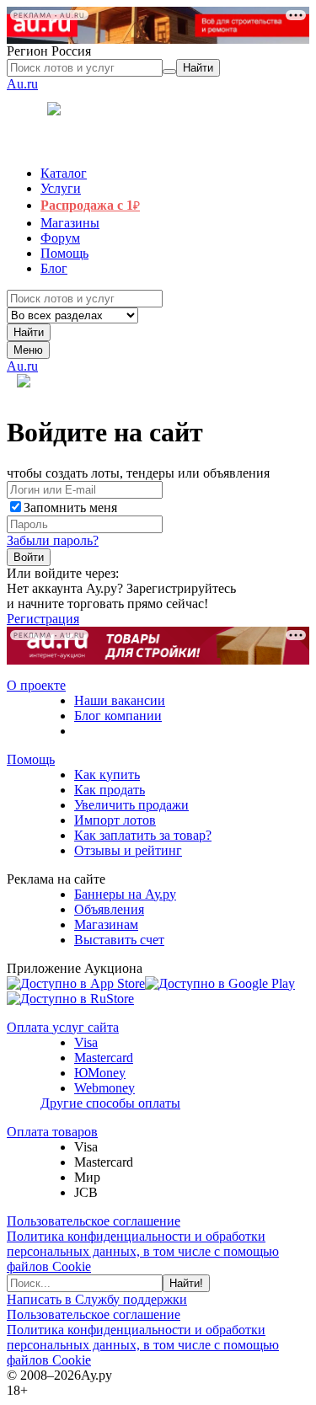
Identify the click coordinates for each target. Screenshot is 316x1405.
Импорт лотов (115, 820)
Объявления (109, 909)
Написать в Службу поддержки (97, 1299)
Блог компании (118, 715)
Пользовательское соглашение (93, 1221)
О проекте (36, 685)
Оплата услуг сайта (63, 1027)
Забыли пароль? (53, 540)
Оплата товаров (52, 1132)
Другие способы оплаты (110, 1103)
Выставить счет (119, 939)
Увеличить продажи (131, 805)
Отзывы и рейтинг (128, 850)
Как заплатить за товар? (143, 835)
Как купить (107, 774)
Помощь (31, 759)
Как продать (109, 790)
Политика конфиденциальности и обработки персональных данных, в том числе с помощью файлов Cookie (143, 1251)
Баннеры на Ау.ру (125, 894)
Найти (28, 332)
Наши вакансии (119, 700)
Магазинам (106, 924)
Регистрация (43, 619)
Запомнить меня (70, 507)
